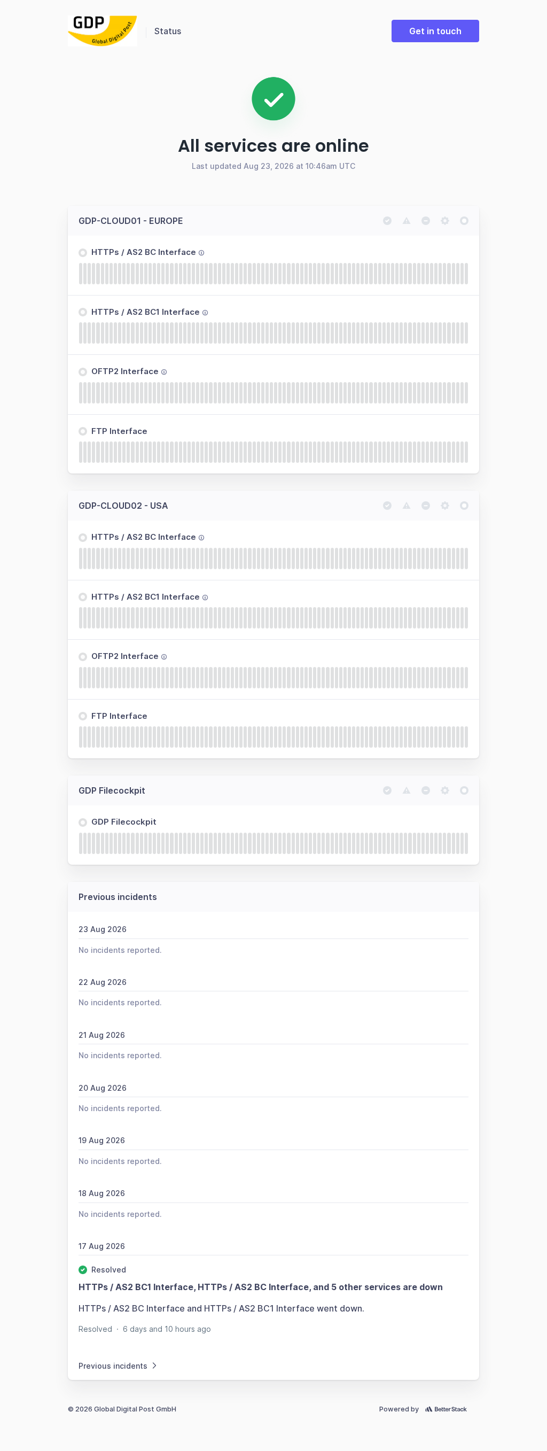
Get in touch (435, 31)
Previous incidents (113, 1365)
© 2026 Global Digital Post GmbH (122, 1409)
